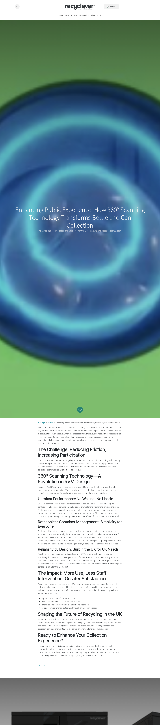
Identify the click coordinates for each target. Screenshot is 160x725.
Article (50, 422)
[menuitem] (61, 15)
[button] (17, 6)
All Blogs (41, 422)
